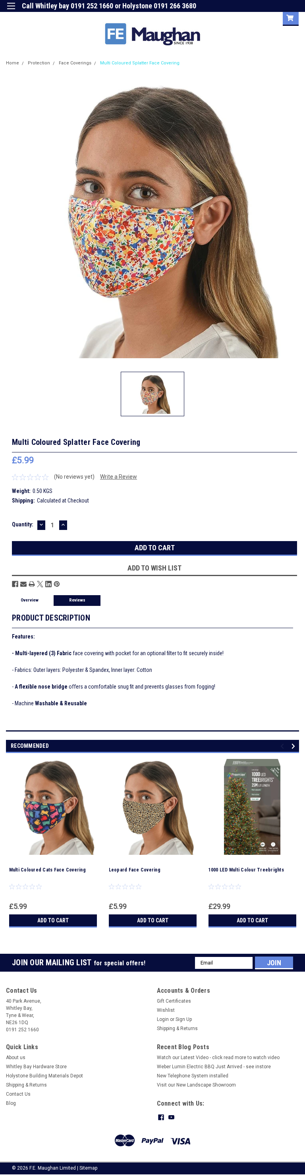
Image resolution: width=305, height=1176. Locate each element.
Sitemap (88, 1168)
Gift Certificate (203, 18)
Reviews (77, 600)
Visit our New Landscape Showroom (196, 1085)
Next (294, 746)
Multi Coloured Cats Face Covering (47, 870)
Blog (11, 1103)
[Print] (32, 584)
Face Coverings (75, 63)
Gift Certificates (174, 1001)
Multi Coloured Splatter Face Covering (140, 63)
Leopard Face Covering (134, 870)
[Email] (23, 584)
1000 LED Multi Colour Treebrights (246, 870)
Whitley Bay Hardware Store (36, 1066)
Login (238, 18)
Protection (39, 63)
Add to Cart (53, 920)
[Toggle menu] (11, 11)
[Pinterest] (57, 584)
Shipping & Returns (177, 1028)
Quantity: (22, 524)
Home (12, 63)
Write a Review (118, 477)
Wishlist (166, 1010)
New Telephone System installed (192, 1076)
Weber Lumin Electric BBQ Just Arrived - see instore (214, 1066)
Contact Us (18, 1094)
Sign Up (268, 18)
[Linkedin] (48, 584)
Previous (283, 746)
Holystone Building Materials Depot (44, 1076)
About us (15, 1057)
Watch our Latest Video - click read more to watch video (218, 1057)
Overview (30, 600)
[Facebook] (15, 584)
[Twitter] (40, 584)
